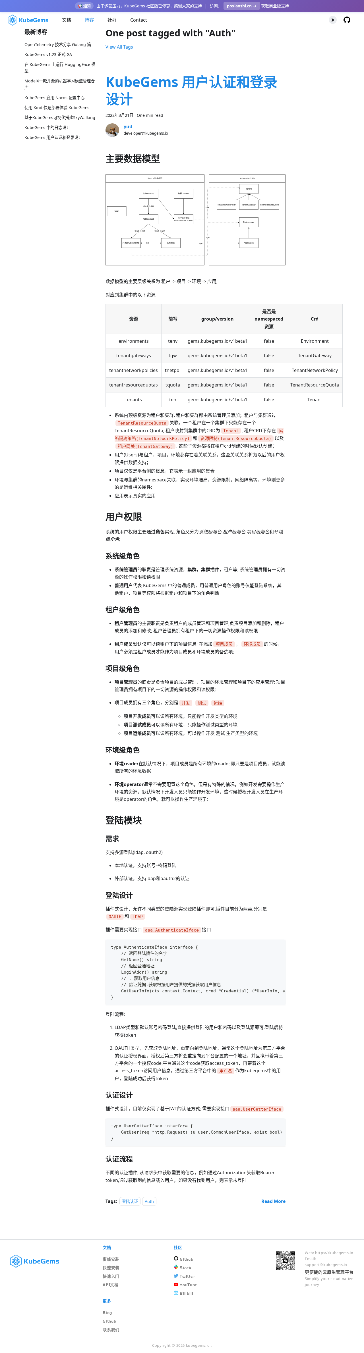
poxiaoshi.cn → (242, 6)
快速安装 (111, 1267)
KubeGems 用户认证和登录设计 (53, 137)
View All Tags (119, 47)
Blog (107, 1313)
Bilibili (186, 1293)
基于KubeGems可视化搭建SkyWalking (59, 117)
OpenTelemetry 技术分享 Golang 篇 (57, 44)
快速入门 (111, 1276)
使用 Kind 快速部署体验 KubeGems (56, 107)
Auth (149, 1201)
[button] (333, 20)
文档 (66, 20)
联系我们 (111, 1329)
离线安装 (111, 1259)
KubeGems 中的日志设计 (47, 127)
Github (186, 1259)
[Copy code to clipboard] (278, 946)
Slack (185, 1268)
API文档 (110, 1284)
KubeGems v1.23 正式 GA (48, 54)
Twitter (187, 1276)
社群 (112, 20)
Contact (138, 20)
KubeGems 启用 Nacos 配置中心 (54, 97)
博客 (89, 20)
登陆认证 (130, 1201)
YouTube (188, 1285)
